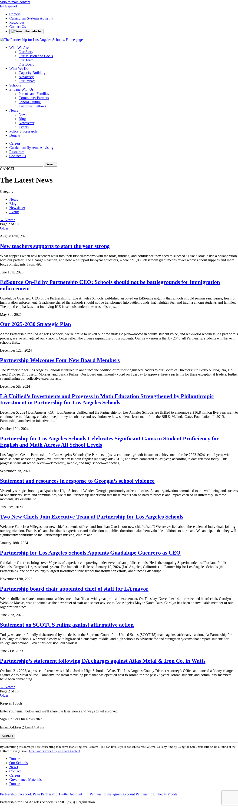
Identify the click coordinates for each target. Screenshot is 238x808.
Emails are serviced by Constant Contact (54, 751)
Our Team (26, 60)
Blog (22, 119)
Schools (15, 85)
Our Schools (18, 763)
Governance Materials (25, 779)
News (13, 110)
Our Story (26, 52)
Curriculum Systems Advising (31, 18)
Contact (15, 771)
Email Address (12, 727)
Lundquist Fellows (32, 106)
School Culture (30, 102)
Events (24, 127)
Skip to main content (15, 2)
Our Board (26, 64)
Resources (16, 22)
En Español (8, 6)
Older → (6, 228)
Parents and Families (34, 94)
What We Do (19, 68)
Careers (14, 14)
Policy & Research (23, 131)
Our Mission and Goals (36, 56)
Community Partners (34, 98)
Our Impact (27, 81)
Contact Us (17, 27)
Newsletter (26, 123)
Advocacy (26, 77)
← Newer (7, 220)
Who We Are (19, 48)
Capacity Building (32, 73)
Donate (14, 135)
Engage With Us (21, 89)
